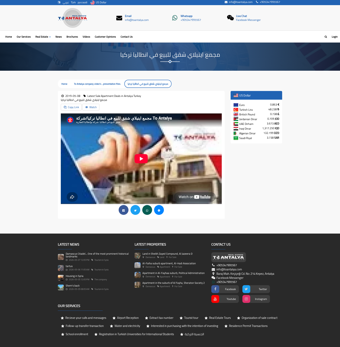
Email (128, 16)
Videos (86, 36)
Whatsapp (186, 16)
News (58, 36)
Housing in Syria (74, 276)
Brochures (72, 36)
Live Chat (241, 16)
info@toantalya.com (137, 19)
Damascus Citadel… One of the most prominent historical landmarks (97, 255)
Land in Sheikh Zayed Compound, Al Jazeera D (167, 253)
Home (8, 36)
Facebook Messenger (248, 19)
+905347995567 (191, 19)
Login (335, 36)
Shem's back (72, 285)
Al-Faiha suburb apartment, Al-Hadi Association (169, 263)
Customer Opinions (105, 36)
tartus (69, 266)
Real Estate (42, 36)
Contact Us (127, 36)
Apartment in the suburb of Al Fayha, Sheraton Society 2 (173, 282)
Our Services (24, 36)
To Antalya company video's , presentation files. (97, 84)
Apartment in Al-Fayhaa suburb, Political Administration (173, 273)
